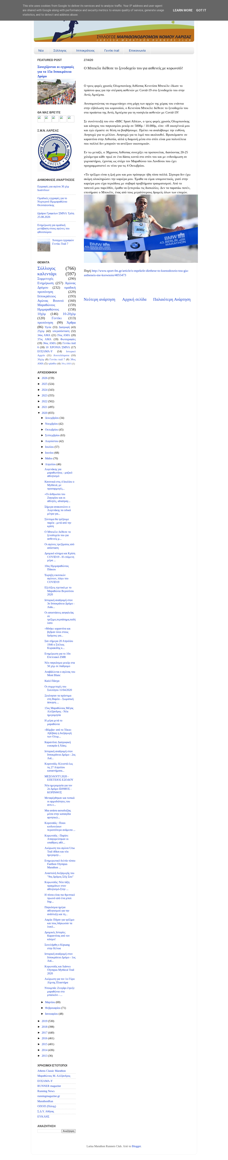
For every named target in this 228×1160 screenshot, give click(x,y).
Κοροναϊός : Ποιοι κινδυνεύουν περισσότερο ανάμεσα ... (60, 826)
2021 (45, 407)
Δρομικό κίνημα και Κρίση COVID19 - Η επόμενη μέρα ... (60, 557)
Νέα (41, 50)
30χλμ (40, 359)
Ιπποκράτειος (85, 50)
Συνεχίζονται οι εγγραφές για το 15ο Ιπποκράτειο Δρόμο (55, 71)
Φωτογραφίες (68, 339)
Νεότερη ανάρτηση (99, 299)
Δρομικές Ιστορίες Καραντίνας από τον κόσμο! (57, 936)
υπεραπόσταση (61, 331)
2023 (45, 395)
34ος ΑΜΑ (43, 335)
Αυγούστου (52, 441)
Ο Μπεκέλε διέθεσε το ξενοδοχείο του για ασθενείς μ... (58, 535)
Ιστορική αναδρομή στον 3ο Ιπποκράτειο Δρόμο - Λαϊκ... (59, 604)
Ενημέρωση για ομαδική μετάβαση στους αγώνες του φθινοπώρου (53, 229)
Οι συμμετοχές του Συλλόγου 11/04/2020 (58, 688)
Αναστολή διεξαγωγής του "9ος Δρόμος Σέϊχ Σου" (59, 875)
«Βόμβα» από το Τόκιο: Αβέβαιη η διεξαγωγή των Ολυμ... (58, 733)
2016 (45, 1038)
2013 (45, 1055)
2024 (45, 389)
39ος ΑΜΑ (66, 363)
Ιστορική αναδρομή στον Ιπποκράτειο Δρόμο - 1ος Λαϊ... (60, 957)
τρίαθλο (52, 363)
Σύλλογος (59, 50)
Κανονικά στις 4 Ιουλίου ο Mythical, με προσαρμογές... (59, 485)
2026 (45, 378)
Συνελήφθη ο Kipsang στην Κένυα (57, 946)
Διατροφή (64, 327)
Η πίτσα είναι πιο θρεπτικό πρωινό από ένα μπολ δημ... (60, 898)
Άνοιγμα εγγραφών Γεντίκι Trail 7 (63, 242)
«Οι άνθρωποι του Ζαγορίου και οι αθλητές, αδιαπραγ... (57, 498)
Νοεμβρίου (52, 423)
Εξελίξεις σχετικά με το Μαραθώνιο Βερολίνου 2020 (59, 591)
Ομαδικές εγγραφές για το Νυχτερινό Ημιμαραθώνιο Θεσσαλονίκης (52, 202)
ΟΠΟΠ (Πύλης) (46, 1106)
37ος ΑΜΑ (44, 339)
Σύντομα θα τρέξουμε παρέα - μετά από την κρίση (58, 523)
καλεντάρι (46, 273)
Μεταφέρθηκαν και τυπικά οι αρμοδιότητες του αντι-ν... (59, 801)
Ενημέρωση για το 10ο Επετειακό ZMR (58, 655)
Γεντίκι (57, 318)
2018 (45, 1026)
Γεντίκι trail (111, 50)
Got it (201, 10)
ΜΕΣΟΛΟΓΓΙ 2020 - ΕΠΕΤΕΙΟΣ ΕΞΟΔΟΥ (59, 778)
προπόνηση (45, 322)
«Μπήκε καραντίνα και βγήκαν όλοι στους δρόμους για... (57, 632)
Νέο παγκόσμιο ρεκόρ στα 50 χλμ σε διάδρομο (60, 664)
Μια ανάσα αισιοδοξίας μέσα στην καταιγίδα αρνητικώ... (58, 814)
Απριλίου (50, 464)
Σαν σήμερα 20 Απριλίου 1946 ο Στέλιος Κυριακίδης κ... (59, 644)
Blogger (136, 1146)
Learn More (183, 10)
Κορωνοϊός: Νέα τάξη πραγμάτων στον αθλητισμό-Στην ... (57, 886)
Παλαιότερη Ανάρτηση (172, 299)
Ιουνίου (49, 452)
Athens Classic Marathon (51, 1071)
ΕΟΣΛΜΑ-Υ (45, 351)
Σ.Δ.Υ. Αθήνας (45, 1111)
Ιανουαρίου (52, 1013)
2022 (45, 401)
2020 (45, 413)
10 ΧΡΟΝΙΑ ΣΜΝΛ (58, 347)
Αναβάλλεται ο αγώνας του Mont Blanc (60, 673)
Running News (46, 1091)
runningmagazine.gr (48, 1096)
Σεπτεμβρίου (52, 435)
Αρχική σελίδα (134, 299)
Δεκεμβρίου (52, 418)
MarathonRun (45, 1101)
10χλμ (41, 314)
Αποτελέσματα (61, 355)
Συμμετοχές (45, 278)
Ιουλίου (50, 446)
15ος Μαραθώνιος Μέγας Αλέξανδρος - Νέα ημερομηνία (59, 712)
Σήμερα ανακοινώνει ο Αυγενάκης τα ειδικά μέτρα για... (58, 510)
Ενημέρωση (45, 283)
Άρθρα (71, 322)
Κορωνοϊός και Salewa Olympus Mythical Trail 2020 (59, 970)
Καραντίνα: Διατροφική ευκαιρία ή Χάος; (58, 744)
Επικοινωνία (137, 50)
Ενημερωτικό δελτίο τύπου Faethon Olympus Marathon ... (60, 864)
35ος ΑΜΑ (63, 335)
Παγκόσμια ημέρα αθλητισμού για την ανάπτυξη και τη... (57, 911)
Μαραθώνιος (46, 305)
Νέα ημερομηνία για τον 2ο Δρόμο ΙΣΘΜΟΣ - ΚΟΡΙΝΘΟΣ (58, 789)
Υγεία (48, 327)
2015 (45, 1044)
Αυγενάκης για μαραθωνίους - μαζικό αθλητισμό (58, 473)
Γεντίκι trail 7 (57, 359)
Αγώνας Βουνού (50, 300)
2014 (45, 1050)
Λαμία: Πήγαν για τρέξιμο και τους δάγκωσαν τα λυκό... (59, 923)
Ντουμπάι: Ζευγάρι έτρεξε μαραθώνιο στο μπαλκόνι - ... (60, 991)
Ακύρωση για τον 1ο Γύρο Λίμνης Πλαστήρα (60, 980)
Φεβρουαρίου (53, 1008)
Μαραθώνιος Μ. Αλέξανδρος (53, 1075)
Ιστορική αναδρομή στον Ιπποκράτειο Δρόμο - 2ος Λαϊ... (60, 755)
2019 (45, 1021)
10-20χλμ (69, 314)
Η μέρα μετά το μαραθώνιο (53, 722)
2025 (45, 384)
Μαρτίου (50, 1002)
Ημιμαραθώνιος (48, 309)
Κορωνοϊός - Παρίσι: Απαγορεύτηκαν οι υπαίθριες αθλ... (56, 839)
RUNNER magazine (49, 1086)
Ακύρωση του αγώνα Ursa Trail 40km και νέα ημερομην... (60, 851)
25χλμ (41, 331)
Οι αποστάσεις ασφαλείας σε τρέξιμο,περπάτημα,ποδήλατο (60, 618)
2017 (45, 1032)
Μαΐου (49, 458)
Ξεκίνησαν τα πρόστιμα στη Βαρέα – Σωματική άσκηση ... (59, 699)
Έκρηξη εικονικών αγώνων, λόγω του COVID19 (56, 579)
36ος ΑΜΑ (49, 343)
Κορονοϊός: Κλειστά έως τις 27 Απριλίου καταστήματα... (59, 767)
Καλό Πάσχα (52, 681)
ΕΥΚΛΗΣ (43, 1116)
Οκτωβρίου (52, 429)
